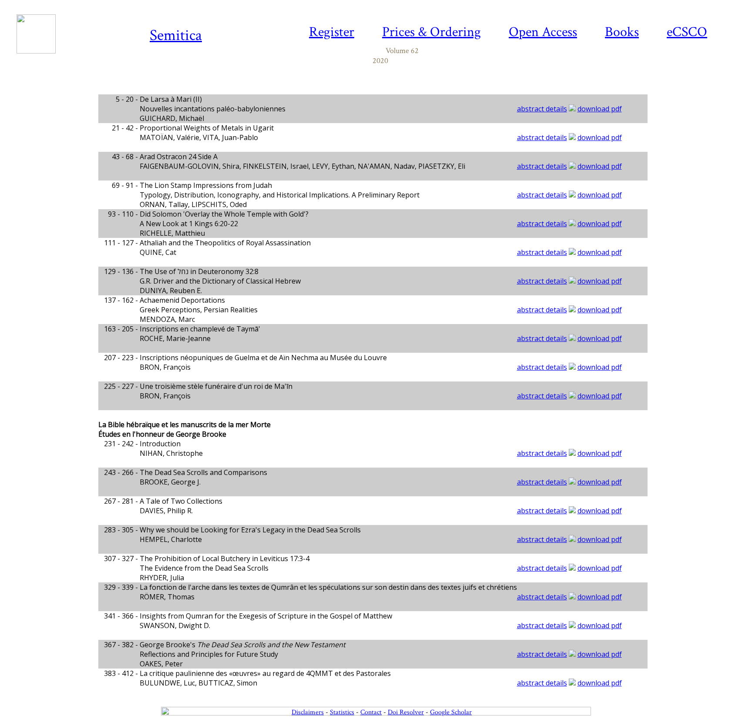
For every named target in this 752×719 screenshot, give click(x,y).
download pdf (599, 109)
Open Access (543, 32)
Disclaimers (308, 712)
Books (622, 32)
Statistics (342, 712)
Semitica (176, 35)
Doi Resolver (406, 712)
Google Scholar (451, 712)
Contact (371, 712)
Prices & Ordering (431, 32)
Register (331, 32)
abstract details (542, 109)
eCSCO (687, 32)
